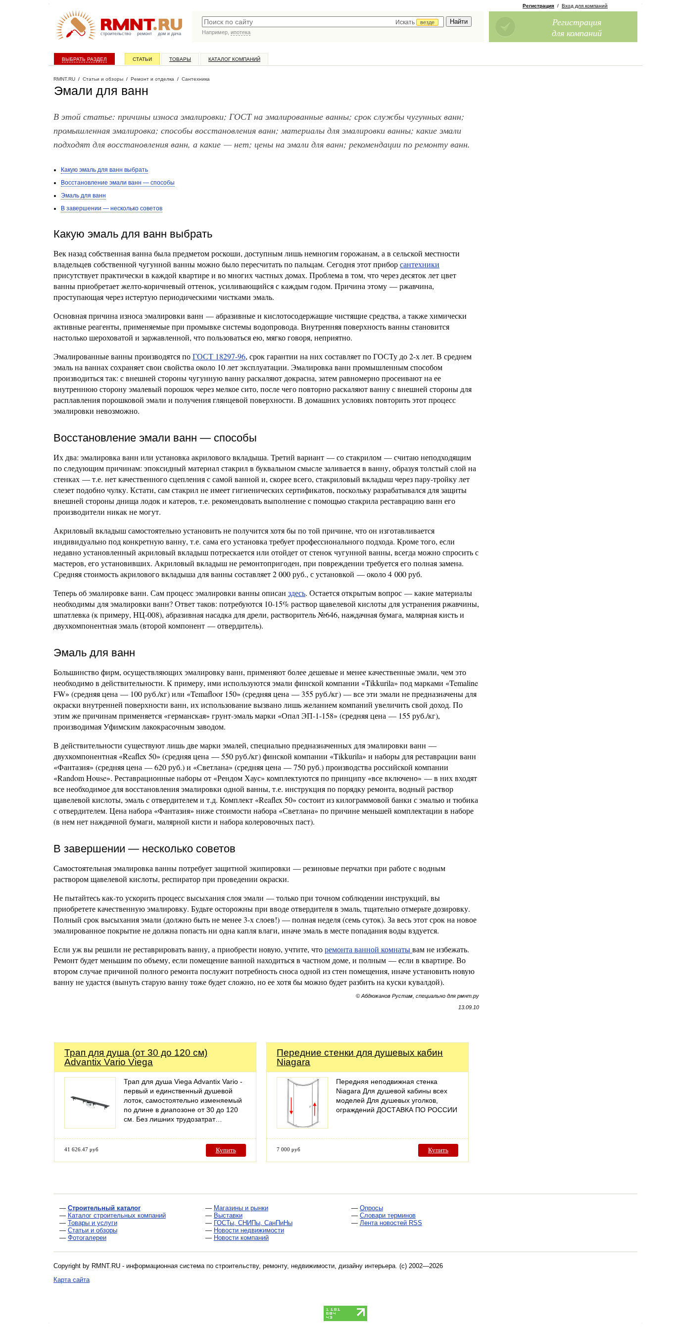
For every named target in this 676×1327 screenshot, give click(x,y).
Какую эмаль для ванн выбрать (104, 169)
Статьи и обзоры (92, 1230)
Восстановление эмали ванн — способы (118, 182)
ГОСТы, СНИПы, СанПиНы (253, 1223)
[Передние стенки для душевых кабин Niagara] (302, 1126)
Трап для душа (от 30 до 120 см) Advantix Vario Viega (135, 1057)
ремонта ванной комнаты (368, 949)
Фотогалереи (87, 1237)
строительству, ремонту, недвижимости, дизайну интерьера (305, 1266)
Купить (226, 1150)
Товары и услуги (92, 1223)
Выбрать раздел (84, 59)
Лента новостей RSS (391, 1223)
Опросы (371, 1208)
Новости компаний (241, 1237)
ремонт (144, 33)
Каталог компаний (234, 59)
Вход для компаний (585, 5)
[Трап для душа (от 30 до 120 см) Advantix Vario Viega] (90, 1126)
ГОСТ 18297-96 (219, 356)
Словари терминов (388, 1215)
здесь (296, 593)
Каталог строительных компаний (117, 1215)
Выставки (228, 1215)
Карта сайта (71, 1279)
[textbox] (323, 21)
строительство (115, 33)
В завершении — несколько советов (111, 208)
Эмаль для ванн (83, 195)
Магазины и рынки (241, 1208)
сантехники (419, 264)
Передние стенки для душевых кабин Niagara (360, 1057)
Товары (180, 59)
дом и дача (169, 33)
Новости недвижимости (249, 1230)
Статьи (142, 59)
